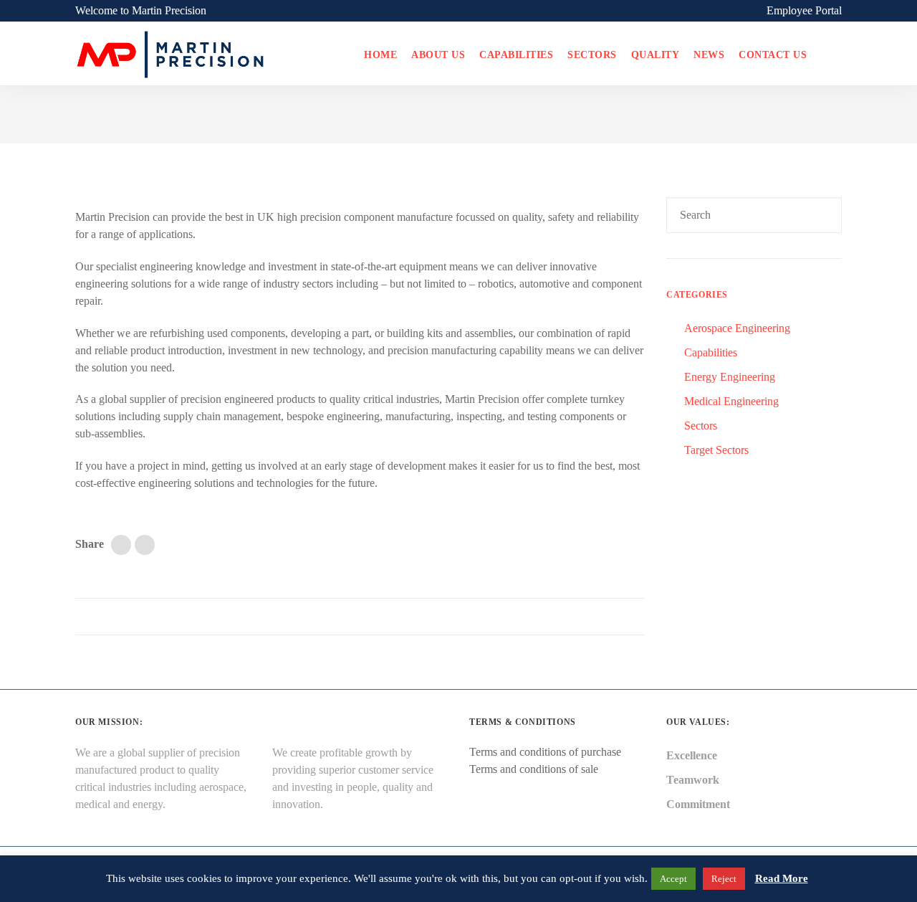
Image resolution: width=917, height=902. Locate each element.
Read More (781, 878)
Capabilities (516, 54)
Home (380, 54)
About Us (438, 54)
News (708, 54)
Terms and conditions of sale (533, 769)
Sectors (592, 54)
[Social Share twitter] (121, 545)
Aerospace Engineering (737, 328)
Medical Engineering (731, 401)
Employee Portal (804, 10)
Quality (655, 54)
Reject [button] (723, 878)
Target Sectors (716, 450)
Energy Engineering (729, 377)
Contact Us (773, 54)
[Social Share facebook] (145, 545)
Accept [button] (673, 878)
